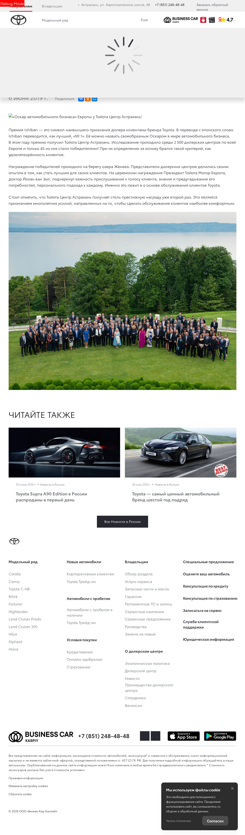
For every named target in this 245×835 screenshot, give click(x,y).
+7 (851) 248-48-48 (169, 4)
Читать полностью (178, 821)
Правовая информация (26, 778)
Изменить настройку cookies (28, 786)
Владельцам (52, 6)
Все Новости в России (122, 521)
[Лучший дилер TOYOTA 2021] (212, 20)
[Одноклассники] (88, 98)
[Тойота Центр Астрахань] (181, 20)
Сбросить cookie (20, 794)
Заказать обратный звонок (212, 7)
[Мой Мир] (94, 98)
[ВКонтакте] (81, 98)
